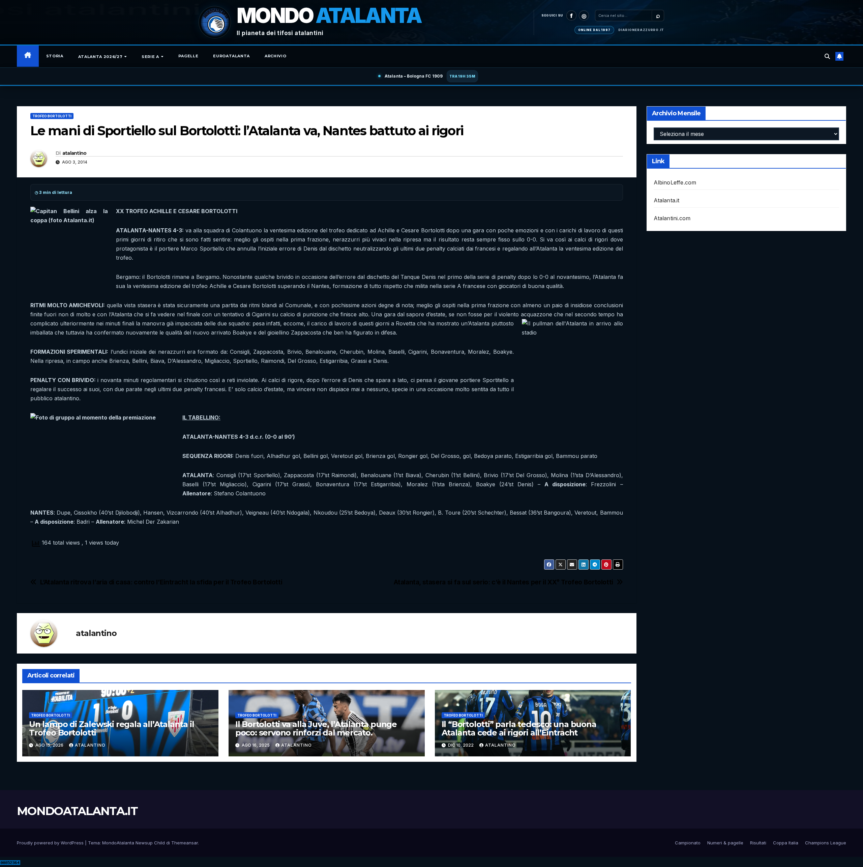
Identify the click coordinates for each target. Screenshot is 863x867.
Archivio (275, 56)
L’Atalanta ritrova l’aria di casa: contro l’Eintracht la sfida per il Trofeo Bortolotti (161, 582)
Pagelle (188, 56)
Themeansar (184, 842)
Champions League (825, 842)
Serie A (151, 56)
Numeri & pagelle (725, 842)
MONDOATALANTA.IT (77, 811)
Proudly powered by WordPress (51, 842)
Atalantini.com (672, 218)
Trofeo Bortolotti (51, 116)
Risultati (758, 842)
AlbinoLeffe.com (675, 182)
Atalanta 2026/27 (101, 56)
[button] (827, 56)
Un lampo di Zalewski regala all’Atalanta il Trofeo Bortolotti (111, 728)
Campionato (688, 842)
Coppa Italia (785, 842)
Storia (54, 56)
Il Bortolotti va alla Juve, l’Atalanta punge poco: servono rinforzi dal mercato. (316, 728)
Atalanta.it (667, 200)
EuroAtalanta (231, 56)
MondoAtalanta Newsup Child (133, 842)
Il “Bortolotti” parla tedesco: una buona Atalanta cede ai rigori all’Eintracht (519, 728)
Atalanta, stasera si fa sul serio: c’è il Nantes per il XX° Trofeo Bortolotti (503, 582)
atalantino (74, 153)
